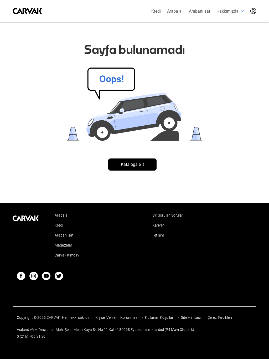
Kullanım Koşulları (160, 317)
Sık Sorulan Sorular (167, 215)
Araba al (175, 11)
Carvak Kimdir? (67, 255)
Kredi (156, 11)
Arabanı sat (199, 11)
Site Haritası (191, 317)
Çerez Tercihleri (220, 317)
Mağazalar (63, 245)
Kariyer (158, 225)
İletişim (158, 235)
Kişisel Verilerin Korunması (117, 317)
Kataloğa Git (132, 164)
